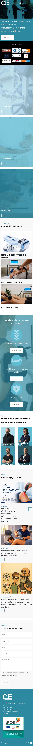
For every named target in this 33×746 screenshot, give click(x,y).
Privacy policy (5, 743)
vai (3, 111)
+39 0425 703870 (8, 709)
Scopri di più (6, 37)
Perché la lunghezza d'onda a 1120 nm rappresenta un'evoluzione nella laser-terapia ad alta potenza (9, 513)
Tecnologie (6, 107)
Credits (28, 743)
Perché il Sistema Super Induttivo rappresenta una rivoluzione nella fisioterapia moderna (14, 552)
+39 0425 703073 (8, 707)
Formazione (6, 210)
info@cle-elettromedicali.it (11, 711)
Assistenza (6, 158)
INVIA (4, 682)
